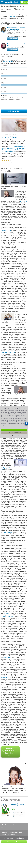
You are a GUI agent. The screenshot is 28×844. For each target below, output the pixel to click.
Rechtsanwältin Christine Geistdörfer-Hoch (16, 28)
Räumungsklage (7, 532)
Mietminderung (6, 150)
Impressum (5, 832)
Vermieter (13, 341)
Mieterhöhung (22, 148)
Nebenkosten (11, 151)
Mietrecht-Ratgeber (9, 137)
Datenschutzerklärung (16, 832)
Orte (25, 825)
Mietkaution (7, 613)
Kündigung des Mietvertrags (10, 148)
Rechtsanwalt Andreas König (16, 45)
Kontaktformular (14, 790)
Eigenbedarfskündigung (18, 146)
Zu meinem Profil (13, 38)
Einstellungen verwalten (14, 432)
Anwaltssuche (6, 825)
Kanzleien (5, 828)
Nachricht (4, 95)
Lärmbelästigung (16, 150)
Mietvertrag (23, 201)
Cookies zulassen (14, 430)
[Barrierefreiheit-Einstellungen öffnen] (26, 423)
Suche (25, 2)
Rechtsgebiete (17, 825)
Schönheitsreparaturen (7, 616)
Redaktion (12, 834)
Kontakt (4, 834)
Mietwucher (4, 677)
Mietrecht (12, 16)
